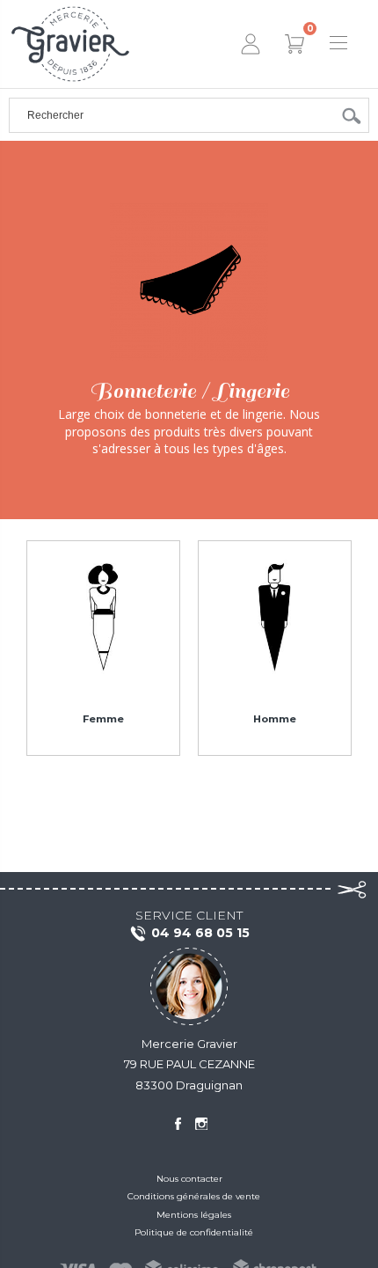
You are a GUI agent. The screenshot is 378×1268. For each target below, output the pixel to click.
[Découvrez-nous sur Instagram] (201, 1123)
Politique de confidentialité (193, 1232)
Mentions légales (193, 1214)
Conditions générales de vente (193, 1196)
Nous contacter (189, 1178)
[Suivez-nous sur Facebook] (177, 1123)
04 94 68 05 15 (200, 933)
